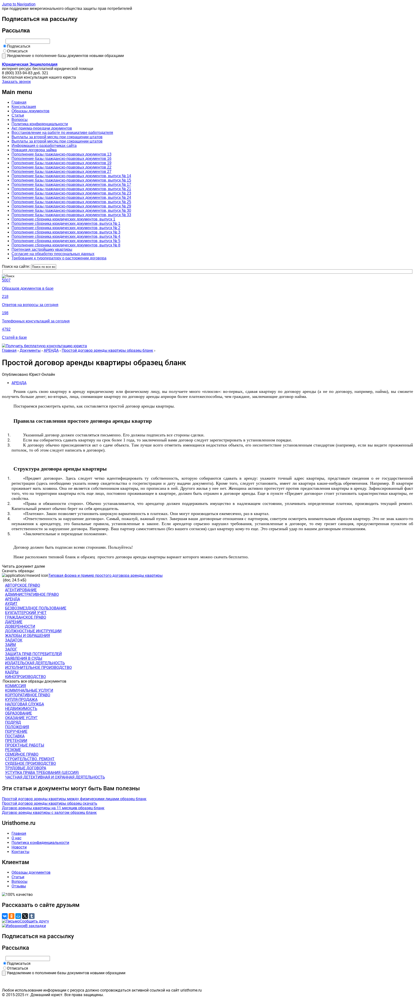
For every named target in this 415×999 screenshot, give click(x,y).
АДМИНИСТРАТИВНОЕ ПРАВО (32, 594)
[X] (25, 916)
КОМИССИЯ (15, 686)
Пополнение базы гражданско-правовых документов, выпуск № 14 (71, 176)
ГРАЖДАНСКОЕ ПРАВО (25, 617)
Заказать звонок (16, 82)
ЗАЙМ (10, 644)
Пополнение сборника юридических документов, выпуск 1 (63, 219)
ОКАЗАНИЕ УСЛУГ (21, 718)
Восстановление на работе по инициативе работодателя (62, 133)
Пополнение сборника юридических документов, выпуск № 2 (66, 228)
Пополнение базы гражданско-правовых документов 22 (61, 167)
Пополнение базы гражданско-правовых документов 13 (61, 154)
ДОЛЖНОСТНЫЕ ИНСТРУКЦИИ (33, 631)
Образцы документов (30, 111)
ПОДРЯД (13, 722)
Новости (19, 847)
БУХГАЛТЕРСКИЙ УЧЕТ (26, 612)
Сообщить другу (34, 921)
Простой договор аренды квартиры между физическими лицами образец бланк (74, 799)
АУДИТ (11, 603)
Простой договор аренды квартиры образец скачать (49, 803)
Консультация (24, 107)
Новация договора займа (34, 150)
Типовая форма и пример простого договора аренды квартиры (105, 575)
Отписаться (17, 51)
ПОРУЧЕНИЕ (16, 731)
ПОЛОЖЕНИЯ (17, 727)
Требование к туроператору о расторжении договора (59, 258)
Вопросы (20, 120)
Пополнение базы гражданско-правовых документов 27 (61, 172)
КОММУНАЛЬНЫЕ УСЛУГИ (29, 690)
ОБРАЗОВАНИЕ (18, 713)
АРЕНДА (51, 350)
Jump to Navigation (19, 4)
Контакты (20, 851)
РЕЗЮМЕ (13, 750)
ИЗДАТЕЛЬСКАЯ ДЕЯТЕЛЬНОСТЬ (35, 663)
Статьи (18, 115)
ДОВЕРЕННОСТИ (20, 626)
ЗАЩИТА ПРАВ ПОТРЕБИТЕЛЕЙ (33, 654)
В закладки (35, 926)
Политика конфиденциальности (40, 124)
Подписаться (18, 46)
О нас (16, 838)
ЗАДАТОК (13, 640)
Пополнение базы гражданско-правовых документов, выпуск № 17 (71, 184)
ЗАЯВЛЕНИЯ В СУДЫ (23, 658)
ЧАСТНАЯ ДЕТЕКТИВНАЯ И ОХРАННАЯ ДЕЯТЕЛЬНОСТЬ (55, 777)
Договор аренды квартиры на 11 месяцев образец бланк (53, 808)
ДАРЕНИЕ (13, 622)
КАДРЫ (11, 672)
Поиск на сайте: (16, 266)
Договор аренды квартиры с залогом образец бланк (49, 812)
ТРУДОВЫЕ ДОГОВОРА (25, 768)
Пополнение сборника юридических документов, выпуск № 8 (66, 245)
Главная (19, 102)
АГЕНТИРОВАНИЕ (21, 590)
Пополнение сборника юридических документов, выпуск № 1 (66, 223)
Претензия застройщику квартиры (42, 249)
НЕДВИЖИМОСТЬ (21, 708)
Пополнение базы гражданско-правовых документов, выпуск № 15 (71, 180)
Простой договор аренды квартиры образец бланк (107, 350)
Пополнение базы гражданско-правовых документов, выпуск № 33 (71, 215)
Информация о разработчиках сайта (44, 146)
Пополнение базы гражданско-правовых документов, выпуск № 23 (71, 193)
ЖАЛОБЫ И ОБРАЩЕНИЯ (27, 635)
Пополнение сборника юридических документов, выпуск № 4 (66, 236)
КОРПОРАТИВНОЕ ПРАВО (27, 695)
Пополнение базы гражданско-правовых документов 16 (61, 159)
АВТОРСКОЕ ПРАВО (22, 585)
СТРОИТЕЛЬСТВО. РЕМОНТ (30, 759)
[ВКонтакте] (5, 916)
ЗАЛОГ (11, 649)
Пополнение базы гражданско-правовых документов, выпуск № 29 (71, 206)
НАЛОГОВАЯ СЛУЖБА (24, 704)
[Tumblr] (32, 916)
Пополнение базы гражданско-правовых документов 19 (61, 163)
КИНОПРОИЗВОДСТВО (25, 676)
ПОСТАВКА (14, 736)
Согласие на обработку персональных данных (53, 254)
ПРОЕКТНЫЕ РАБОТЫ (24, 745)
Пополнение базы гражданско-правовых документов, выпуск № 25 (71, 202)
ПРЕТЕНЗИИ (16, 740)
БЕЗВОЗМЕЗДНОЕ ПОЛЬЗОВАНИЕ (35, 608)
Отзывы (19, 886)
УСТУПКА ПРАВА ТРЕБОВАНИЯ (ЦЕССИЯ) (42, 772)
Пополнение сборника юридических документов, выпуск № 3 (66, 232)
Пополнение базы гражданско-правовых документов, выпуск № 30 (71, 210)
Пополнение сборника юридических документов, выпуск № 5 (66, 241)
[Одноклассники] (11, 916)
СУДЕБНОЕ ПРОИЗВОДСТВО (30, 763)
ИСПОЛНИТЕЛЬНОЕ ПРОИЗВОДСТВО (38, 667)
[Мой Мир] (18, 916)
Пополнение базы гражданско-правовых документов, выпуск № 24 (71, 197)
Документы (30, 350)
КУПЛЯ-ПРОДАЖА (21, 699)
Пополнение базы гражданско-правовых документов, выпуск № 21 (71, 189)
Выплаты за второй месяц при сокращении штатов (57, 137)
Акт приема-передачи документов (42, 128)
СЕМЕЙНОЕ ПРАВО (21, 754)
